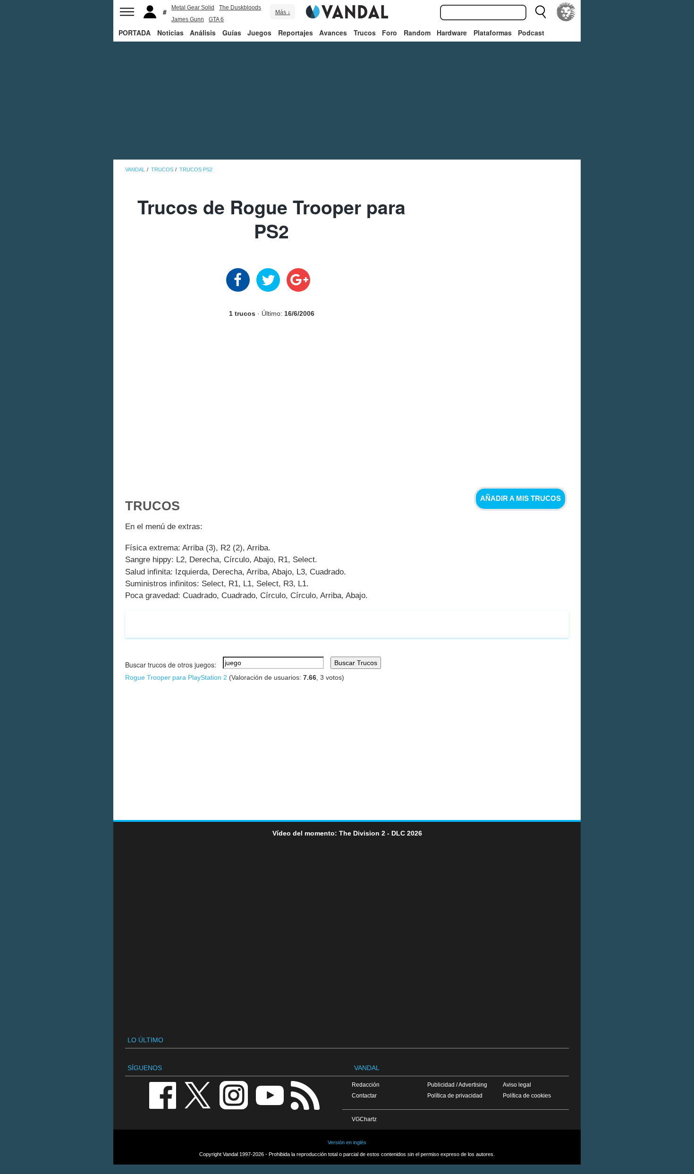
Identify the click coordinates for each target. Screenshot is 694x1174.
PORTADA (134, 32)
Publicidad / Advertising (457, 1084)
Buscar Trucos (355, 663)
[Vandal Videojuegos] (347, 11)
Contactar (364, 1095)
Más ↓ (282, 12)
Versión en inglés (347, 1142)
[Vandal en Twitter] (198, 1094)
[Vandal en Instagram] (234, 1094)
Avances (333, 32)
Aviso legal (517, 1084)
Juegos (259, 32)
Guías (231, 32)
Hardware (452, 32)
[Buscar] (540, 12)
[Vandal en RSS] (305, 1094)
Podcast (531, 32)
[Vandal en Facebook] (162, 1094)
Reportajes (295, 32)
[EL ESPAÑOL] (566, 11)
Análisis (203, 32)
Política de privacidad (454, 1095)
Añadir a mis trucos (520, 498)
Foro (389, 32)
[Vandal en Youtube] (269, 1094)
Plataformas (493, 32)
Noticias (170, 32)
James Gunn (187, 19)
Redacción (366, 1084)
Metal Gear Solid (192, 7)
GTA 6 (216, 19)
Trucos (365, 32)
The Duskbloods (240, 7)
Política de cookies (527, 1095)
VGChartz (364, 1119)
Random (417, 32)
